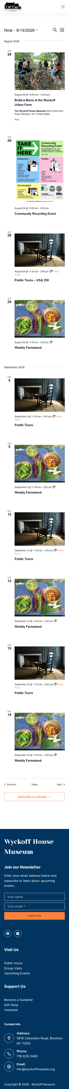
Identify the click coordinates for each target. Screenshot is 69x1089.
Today (34, 784)
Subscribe (34, 915)
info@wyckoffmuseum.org (36, 1069)
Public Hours (13, 963)
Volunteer (11, 1010)
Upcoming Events (17, 973)
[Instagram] (17, 933)
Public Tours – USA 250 (32, 280)
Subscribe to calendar (32, 797)
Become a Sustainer (18, 1000)
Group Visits (13, 968)
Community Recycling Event (35, 213)
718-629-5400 (27, 1056)
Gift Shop (11, 1005)
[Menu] (63, 6)
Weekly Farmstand (28, 347)
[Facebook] (8, 933)
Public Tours (24, 425)
